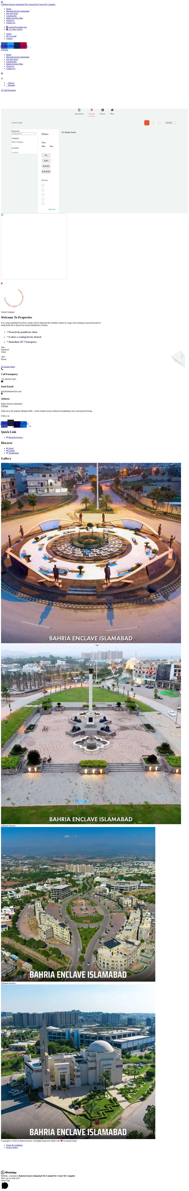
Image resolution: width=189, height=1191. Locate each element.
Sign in (11, 83)
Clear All (51, 209)
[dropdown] (2, 2)
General (92, 114)
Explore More (9, 367)
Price (44, 142)
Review (45, 180)
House (102, 114)
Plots (112, 114)
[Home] (4, 50)
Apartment (79, 114)
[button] (94, 1184)
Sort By (169, 123)
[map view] (159, 122)
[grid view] (146, 122)
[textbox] (17, 142)
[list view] (153, 122)
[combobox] (23, 142)
